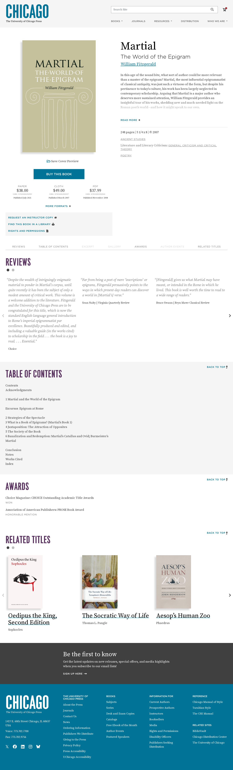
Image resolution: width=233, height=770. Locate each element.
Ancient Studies (133, 139)
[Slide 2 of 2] (13, 270)
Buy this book (65, 174)
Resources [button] (162, 21)
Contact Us (69, 716)
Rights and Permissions (28, 230)
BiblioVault (199, 731)
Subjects (111, 702)
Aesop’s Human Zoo (183, 616)
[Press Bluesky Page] (38, 747)
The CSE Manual (203, 713)
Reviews (18, 246)
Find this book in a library (31, 224)
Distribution (190, 21)
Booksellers (156, 719)
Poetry (126, 155)
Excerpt (88, 246)
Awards (141, 246)
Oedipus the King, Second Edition (32, 619)
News (66, 722)
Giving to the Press (74, 739)
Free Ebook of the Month (121, 725)
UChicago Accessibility (77, 757)
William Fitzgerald (138, 64)
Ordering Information (76, 728)
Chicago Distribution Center (210, 737)
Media (153, 725)
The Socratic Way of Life (115, 616)
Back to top (216, 367)
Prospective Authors (161, 708)
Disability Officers (160, 737)
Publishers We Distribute (78, 734)
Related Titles (209, 246)
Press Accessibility (74, 751)
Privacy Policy (72, 745)
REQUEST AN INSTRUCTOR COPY (32, 217)
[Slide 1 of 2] (8, 270)
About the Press (73, 704)
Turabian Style (202, 708)
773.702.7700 (20, 731)
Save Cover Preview (65, 161)
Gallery (114, 246)
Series (110, 708)
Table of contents (53, 246)
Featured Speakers (117, 737)
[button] (59, 206)
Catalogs (111, 719)
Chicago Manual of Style (208, 702)
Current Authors (159, 702)
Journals (138, 21)
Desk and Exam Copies (120, 713)
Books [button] (116, 21)
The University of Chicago (208, 742)
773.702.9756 (18, 737)
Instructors (156, 713)
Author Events (172, 246)
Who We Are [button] (216, 21)
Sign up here (75, 673)
